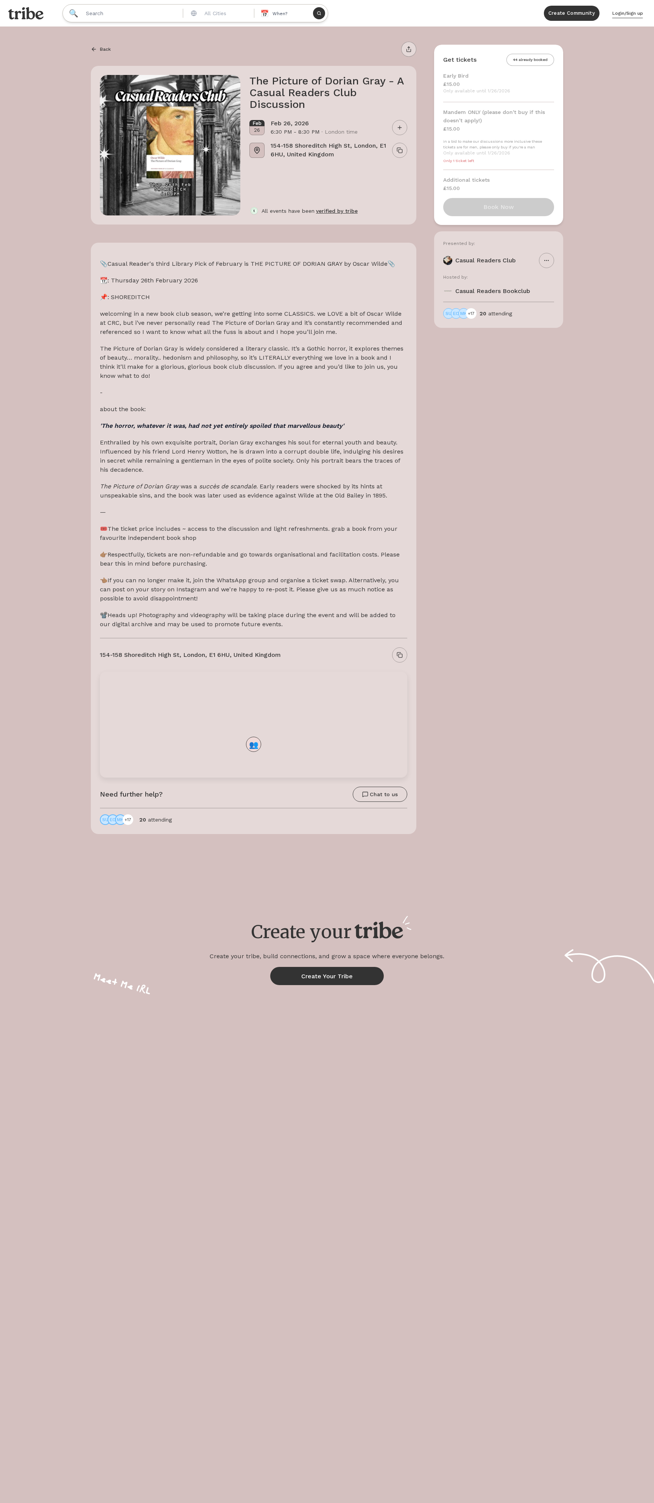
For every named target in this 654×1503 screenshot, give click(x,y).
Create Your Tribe (327, 976)
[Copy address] (399, 655)
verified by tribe (337, 211)
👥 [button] (253, 744)
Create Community (571, 13)
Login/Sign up (627, 13)
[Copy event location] (399, 150)
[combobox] (218, 13)
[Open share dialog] (408, 49)
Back (105, 49)
